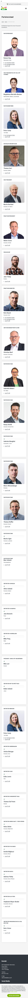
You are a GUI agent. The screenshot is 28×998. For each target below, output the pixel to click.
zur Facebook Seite (9, 62)
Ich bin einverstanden (14, 995)
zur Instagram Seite (10, 64)
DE (1, 1)
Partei (6, 21)
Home (3, 21)
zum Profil (7, 66)
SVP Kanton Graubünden (14, 4)
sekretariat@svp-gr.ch (7, 977)
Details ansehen (13, 991)
